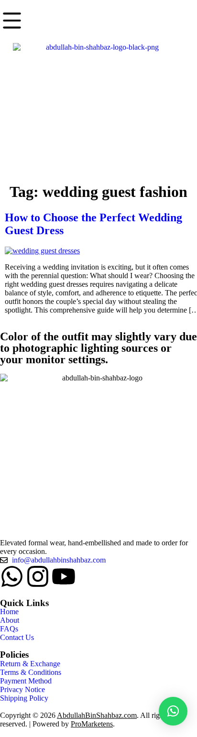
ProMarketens (92, 724)
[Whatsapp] (12, 576)
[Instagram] (38, 576)
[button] (173, 711)
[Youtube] (64, 576)
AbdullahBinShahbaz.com (97, 715)
